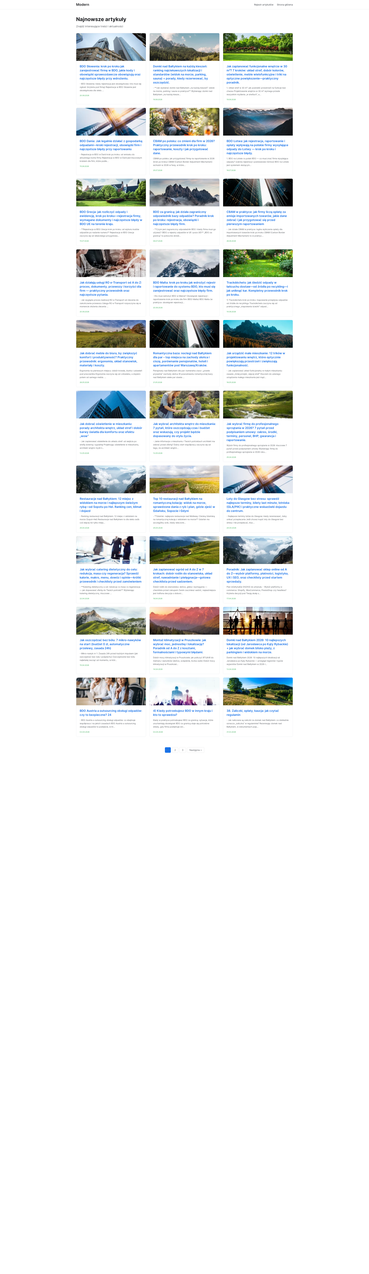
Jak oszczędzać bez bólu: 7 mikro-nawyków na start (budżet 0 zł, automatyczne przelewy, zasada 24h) (110, 644)
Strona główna (285, 4)
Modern (82, 4)
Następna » (195, 750)
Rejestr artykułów (263, 4)
